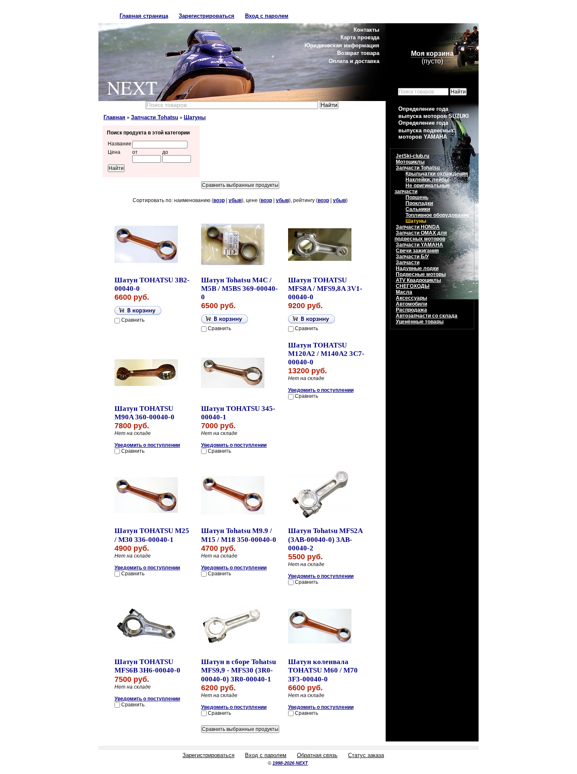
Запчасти (407, 262)
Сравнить (132, 320)
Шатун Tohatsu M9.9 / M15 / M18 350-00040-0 (238, 535)
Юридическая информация (342, 45)
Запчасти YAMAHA (419, 245)
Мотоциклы (410, 162)
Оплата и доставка (354, 61)
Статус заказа (366, 755)
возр (219, 200)
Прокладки (419, 203)
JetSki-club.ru (412, 156)
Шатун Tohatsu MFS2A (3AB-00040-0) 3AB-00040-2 (325, 539)
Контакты (366, 30)
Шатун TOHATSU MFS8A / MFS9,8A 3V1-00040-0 (325, 288)
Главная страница (144, 16)
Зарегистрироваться (206, 16)
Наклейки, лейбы (427, 180)
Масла (404, 292)
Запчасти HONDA (418, 227)
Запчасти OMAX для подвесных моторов (421, 236)
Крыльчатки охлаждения (437, 174)
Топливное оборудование (437, 215)
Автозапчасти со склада (426, 316)
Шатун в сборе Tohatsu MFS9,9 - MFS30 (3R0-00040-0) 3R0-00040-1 (238, 670)
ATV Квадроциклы (418, 280)
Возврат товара (358, 53)
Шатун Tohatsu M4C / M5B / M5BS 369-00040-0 (239, 288)
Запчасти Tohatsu (154, 117)
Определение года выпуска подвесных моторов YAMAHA (426, 129)
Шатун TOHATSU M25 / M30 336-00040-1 (151, 535)
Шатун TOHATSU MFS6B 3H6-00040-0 (147, 666)
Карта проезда (359, 37)
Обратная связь (317, 755)
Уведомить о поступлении (147, 445)
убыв (235, 200)
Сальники (418, 209)
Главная (114, 117)
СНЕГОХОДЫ (413, 286)
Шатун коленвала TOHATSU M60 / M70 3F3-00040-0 (323, 670)
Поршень (417, 197)
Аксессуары (411, 298)
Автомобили (411, 304)
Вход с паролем (266, 16)
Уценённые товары (420, 322)
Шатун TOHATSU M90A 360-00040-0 (144, 413)
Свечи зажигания (417, 251)
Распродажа (411, 310)
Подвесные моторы (421, 274)
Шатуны (195, 117)
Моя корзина (432, 53)
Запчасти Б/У (412, 257)
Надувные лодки (417, 268)
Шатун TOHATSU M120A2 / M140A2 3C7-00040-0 (326, 353)
